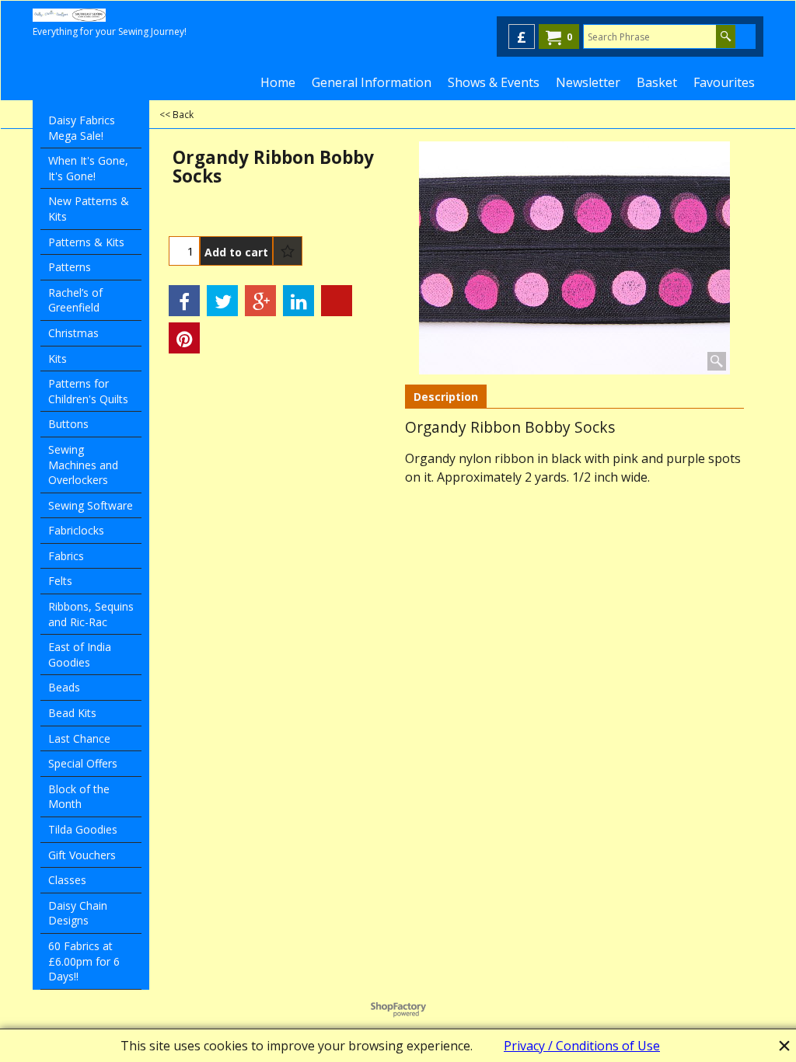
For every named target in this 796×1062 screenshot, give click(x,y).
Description (446, 396)
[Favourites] (288, 251)
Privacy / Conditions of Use (582, 1045)
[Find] (725, 36)
